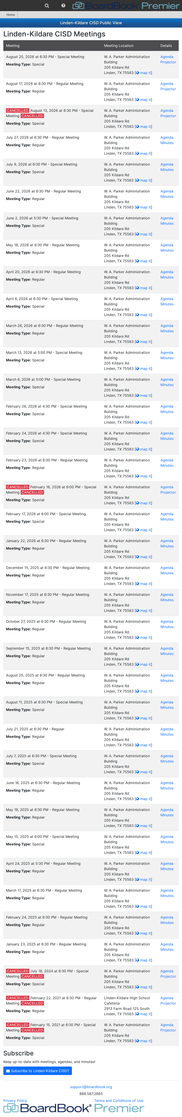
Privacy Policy (15, 1100)
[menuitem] (47, 5)
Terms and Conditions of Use (118, 1100)
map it (145, 72)
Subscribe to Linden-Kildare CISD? (39, 1071)
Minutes (167, 142)
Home (10, 14)
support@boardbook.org (91, 1087)
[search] (47, 5)
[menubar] (91, 5)
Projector (168, 62)
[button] (63, 5)
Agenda (166, 56)
